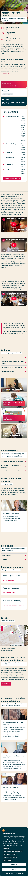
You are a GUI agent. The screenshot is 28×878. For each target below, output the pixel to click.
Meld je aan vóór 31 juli (8, 813)
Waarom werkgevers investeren (12, 462)
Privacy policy (20, 873)
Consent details (8, 873)
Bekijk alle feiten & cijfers (11, 178)
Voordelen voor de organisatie (11, 471)
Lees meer (4, 74)
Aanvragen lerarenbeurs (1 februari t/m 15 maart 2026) (12, 818)
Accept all (14, 864)
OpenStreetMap (14, 645)
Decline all (14, 869)
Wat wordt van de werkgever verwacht (11, 466)
